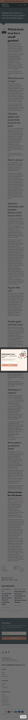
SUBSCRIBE (9, 365)
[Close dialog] (26, 350)
